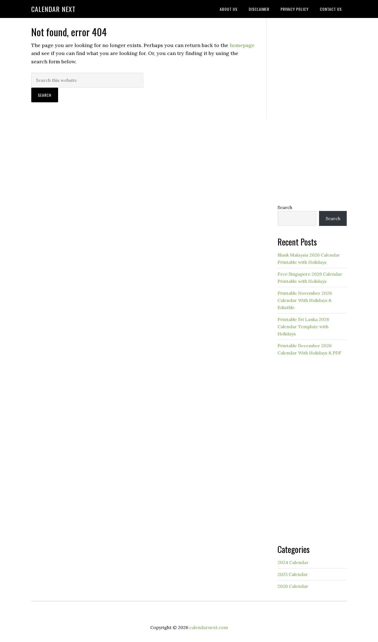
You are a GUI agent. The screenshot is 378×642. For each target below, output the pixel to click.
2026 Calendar (293, 586)
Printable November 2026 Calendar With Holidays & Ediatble (305, 300)
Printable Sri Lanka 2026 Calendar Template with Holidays (303, 326)
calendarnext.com (208, 627)
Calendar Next (53, 9)
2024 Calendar (293, 562)
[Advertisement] (312, 110)
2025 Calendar (293, 574)
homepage (242, 45)
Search (285, 207)
